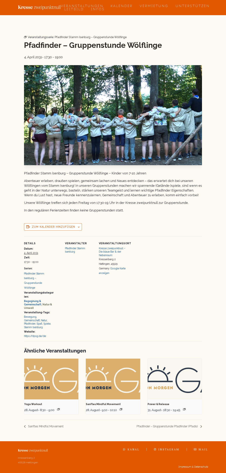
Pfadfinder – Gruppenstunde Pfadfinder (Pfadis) (167, 426)
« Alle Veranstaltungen (40, 24)
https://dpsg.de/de (35, 336)
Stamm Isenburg (33, 327)
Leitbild (74, 9)
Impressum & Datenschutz (193, 466)
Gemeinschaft (32, 320)
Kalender (122, 6)
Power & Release (158, 404)
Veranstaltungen (82, 6)
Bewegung (30, 316)
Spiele (46, 323)
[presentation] (51, 379)
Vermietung (154, 6)
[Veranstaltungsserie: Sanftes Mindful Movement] (121, 409)
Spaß (39, 323)
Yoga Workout (33, 404)
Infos (98, 9)
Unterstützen (193, 6)
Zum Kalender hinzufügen (53, 226)
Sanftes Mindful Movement (103, 404)
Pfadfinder (29, 323)
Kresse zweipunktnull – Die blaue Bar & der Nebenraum (112, 252)
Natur (44, 320)
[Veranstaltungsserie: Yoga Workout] (58, 409)
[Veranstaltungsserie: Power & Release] (184, 409)
